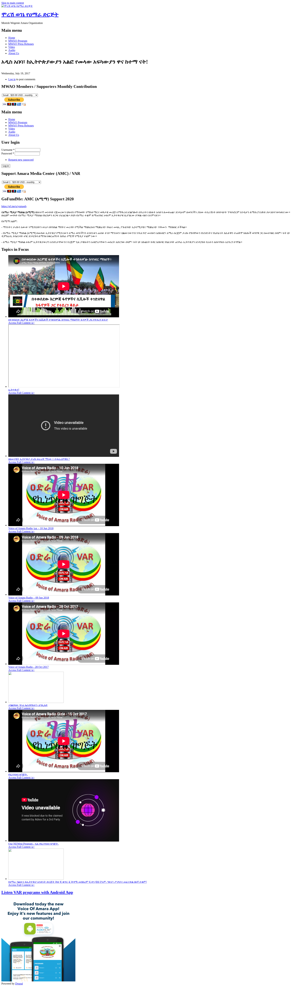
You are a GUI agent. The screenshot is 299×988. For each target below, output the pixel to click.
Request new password (21, 159)
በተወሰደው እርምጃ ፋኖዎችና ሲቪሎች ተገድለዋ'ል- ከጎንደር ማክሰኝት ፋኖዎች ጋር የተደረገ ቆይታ (58, 319)
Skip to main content (12, 2)
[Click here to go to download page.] (38, 980)
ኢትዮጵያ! (13, 389)
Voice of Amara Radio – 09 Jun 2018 (28, 597)
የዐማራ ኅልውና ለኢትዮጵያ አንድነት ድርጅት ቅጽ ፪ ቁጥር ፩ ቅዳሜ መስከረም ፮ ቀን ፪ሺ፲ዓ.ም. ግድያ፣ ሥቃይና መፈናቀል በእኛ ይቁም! (77, 881)
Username (8, 149)
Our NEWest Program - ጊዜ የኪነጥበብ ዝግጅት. (33, 843)
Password (7, 153)
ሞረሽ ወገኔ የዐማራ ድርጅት (29, 14)
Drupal (19, 983)
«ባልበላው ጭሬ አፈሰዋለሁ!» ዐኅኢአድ (28, 705)
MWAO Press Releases (21, 43)
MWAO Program (17, 40)
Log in (12, 79)
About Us (13, 53)
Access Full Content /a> (21, 322)
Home (11, 37)
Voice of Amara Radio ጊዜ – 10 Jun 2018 (30, 528)
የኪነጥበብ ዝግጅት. (18, 774)
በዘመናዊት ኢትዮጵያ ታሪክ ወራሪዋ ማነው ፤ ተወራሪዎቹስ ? (39, 459)
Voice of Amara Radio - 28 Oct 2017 (28, 666)
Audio (11, 50)
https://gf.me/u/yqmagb (13, 206)
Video (11, 47)
